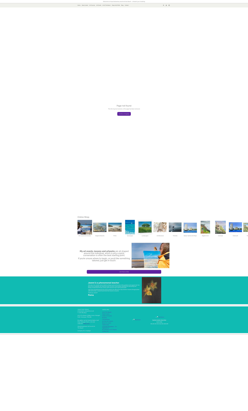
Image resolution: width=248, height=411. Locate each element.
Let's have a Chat (124, 271)
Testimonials (105, 324)
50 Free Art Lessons (107, 321)
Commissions (106, 319)
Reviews (104, 317)
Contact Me (105, 331)
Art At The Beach (106, 312)
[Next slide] (169, 228)
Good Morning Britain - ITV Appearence (109, 327)
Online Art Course (107, 315)
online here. (86, 323)
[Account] (166, 5)
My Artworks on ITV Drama (109, 329)
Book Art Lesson (106, 323)
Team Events (105, 314)
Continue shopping (124, 114)
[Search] (163, 5)
